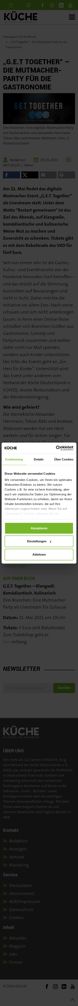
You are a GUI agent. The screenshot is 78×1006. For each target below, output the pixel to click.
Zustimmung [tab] (14, 459)
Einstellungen (36, 541)
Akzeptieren (39, 528)
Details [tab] (39, 459)
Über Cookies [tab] (63, 459)
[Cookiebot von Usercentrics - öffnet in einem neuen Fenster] (56, 448)
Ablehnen (39, 554)
